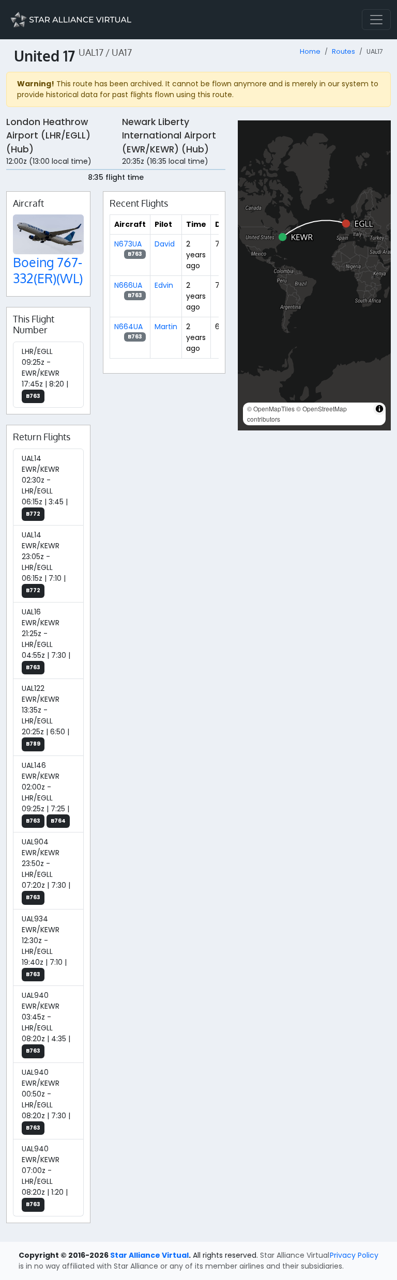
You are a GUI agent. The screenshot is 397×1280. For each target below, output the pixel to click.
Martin (166, 326)
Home (310, 51)
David (165, 244)
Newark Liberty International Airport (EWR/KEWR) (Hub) (169, 136)
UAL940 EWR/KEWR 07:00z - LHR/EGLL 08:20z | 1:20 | (45, 1176)
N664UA (128, 326)
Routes (343, 51)
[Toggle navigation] (376, 19)
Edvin (164, 285)
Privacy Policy (354, 1255)
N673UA (128, 244)
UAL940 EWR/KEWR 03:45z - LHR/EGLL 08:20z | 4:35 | (46, 1022)
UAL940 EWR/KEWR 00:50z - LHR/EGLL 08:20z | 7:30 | (46, 1099)
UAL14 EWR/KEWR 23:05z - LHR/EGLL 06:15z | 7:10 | (44, 562)
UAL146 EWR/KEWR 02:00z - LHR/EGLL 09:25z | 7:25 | (45, 792)
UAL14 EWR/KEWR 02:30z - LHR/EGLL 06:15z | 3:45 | (45, 485)
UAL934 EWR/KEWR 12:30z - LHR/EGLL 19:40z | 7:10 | (44, 946)
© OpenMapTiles (271, 408)
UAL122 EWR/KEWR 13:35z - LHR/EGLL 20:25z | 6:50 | (45, 715)
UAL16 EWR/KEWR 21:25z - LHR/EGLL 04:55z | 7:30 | (46, 639)
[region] (314, 275)
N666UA (128, 285)
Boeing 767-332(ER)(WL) (48, 270)
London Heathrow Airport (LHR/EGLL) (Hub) (48, 136)
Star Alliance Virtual (149, 1255)
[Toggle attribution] (379, 409)
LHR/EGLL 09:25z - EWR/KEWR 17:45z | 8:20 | (45, 373)
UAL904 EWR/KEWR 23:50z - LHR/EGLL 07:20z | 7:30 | (46, 869)
